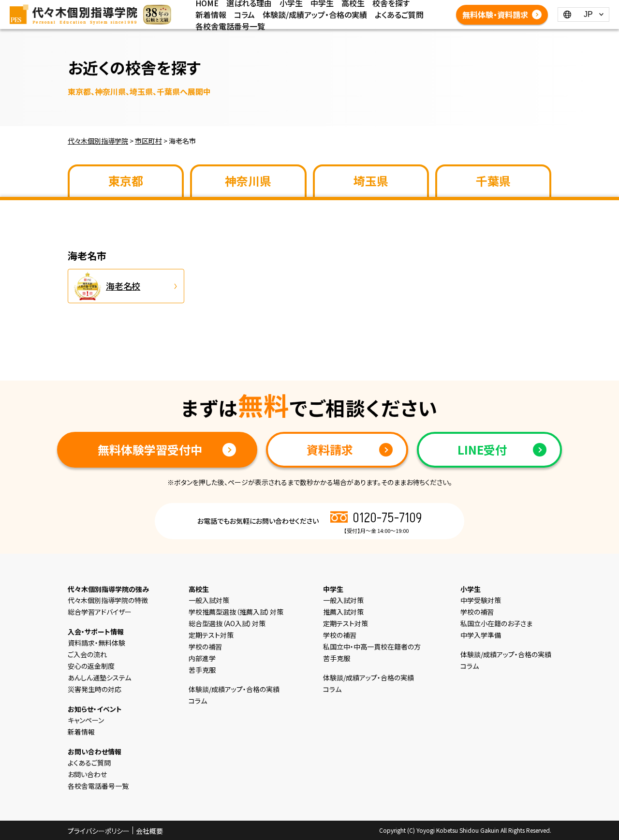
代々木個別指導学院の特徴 (108, 600)
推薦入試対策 (343, 612)
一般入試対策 (209, 600)
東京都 (125, 180)
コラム (244, 14)
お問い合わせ (87, 774)
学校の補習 (205, 646)
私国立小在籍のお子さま (496, 623)
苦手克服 (202, 670)
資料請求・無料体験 (96, 643)
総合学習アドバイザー (100, 612)
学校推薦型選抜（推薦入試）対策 (236, 612)
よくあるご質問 (399, 14)
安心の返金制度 (91, 666)
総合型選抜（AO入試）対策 (227, 623)
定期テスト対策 (211, 635)
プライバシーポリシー (99, 831)
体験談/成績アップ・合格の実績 (315, 14)
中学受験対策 (480, 600)
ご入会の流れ (87, 654)
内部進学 (202, 658)
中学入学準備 (480, 635)
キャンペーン (86, 720)
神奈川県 (248, 180)
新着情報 (210, 14)
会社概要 (149, 831)
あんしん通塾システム (99, 677)
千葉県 (493, 180)
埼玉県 (371, 180)
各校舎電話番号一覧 (230, 26)
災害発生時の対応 (94, 689)
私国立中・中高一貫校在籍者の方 (372, 646)
